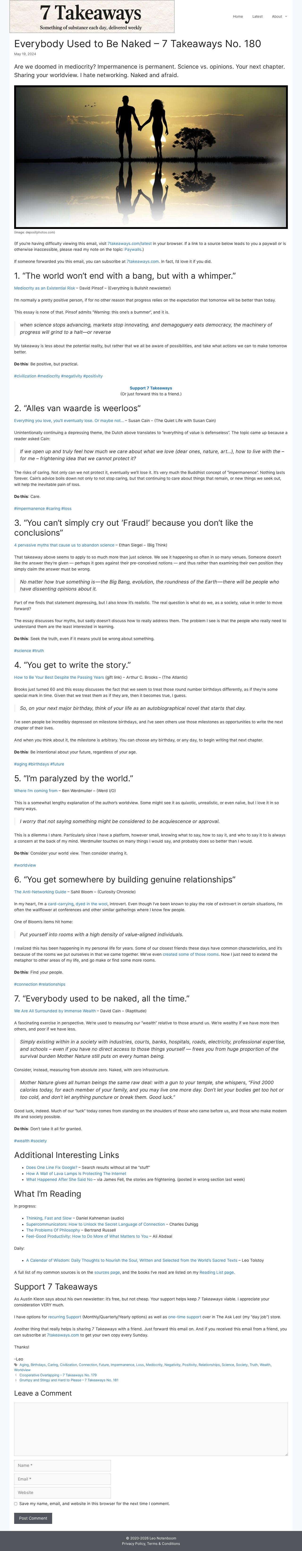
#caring (53, 508)
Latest (257, 16)
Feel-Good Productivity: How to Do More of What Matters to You (87, 1236)
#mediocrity (49, 376)
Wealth (265, 1365)
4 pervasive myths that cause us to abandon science (64, 545)
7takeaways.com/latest (130, 243)
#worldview (25, 865)
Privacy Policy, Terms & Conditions (151, 1543)
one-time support (184, 1317)
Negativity (172, 1365)
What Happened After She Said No (59, 1179)
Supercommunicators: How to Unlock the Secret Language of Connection (95, 1224)
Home (238, 16)
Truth (254, 1365)
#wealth (21, 1140)
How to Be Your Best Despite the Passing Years (59, 677)
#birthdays (38, 764)
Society (242, 1365)
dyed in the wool (91, 904)
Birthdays (38, 1365)
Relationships (209, 1365)
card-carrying (60, 904)
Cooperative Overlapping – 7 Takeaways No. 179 (58, 1375)
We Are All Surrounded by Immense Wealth (55, 1011)
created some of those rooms (191, 954)
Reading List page (217, 1272)
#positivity (93, 376)
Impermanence (122, 1365)
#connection (26, 984)
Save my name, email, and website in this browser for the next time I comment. (94, 1503)
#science (22, 650)
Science (228, 1365)
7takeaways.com (143, 261)
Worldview (22, 1370)
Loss (140, 1365)
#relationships (52, 984)
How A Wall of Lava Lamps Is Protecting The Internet (76, 1173)
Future (104, 1365)
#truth (38, 650)
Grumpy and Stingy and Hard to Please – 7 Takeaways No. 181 (69, 1380)
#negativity (71, 376)
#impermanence (29, 508)
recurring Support (64, 1317)
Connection (88, 1365)
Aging (24, 1365)
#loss (66, 508)
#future (57, 764)
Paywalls (133, 249)
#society (39, 1140)
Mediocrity (154, 1365)
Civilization (68, 1365)
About (277, 16)
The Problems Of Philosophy (53, 1230)
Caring (53, 1365)
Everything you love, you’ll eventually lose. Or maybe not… (69, 420)
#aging (20, 764)
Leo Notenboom (163, 1538)
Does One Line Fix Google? (51, 1167)
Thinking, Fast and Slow (49, 1218)
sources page (107, 1272)
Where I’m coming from (36, 790)
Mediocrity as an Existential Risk (44, 288)
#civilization (25, 376)
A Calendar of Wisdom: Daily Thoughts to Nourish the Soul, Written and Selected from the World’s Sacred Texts (131, 1260)
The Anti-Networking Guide (40, 891)
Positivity (189, 1365)
